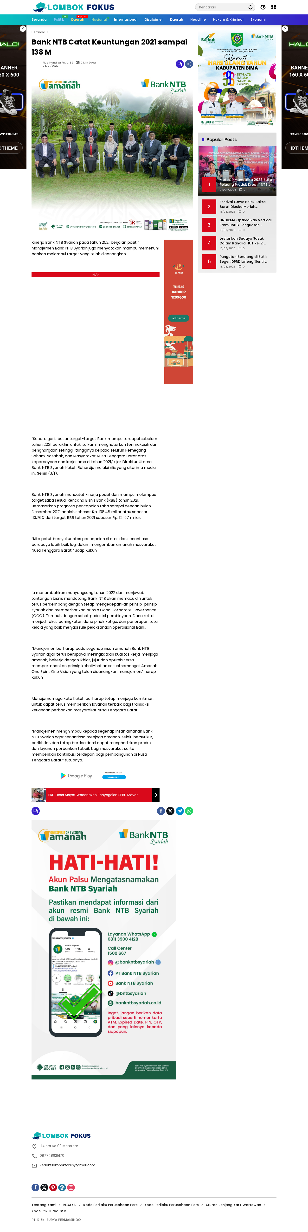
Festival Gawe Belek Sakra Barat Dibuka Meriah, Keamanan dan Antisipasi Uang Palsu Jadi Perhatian (243, 204)
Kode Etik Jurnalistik (49, 1211)
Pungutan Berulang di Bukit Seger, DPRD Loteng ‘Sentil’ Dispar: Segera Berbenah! (243, 259)
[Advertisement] (154, 1105)
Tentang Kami (44, 1204)
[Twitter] (170, 811)
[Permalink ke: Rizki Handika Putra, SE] (37, 64)
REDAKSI (70, 1204)
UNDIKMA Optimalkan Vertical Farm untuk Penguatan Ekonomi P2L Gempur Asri (246, 222)
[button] (250, 7)
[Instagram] (71, 1187)
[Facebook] (161, 811)
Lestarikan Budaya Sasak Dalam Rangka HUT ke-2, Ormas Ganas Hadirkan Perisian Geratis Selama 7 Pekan (242, 241)
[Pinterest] (53, 1187)
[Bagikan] (189, 64)
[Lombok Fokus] (74, 7)
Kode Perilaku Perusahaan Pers (110, 1204)
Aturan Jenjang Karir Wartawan (233, 1204)
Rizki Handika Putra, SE (58, 62)
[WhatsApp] (189, 811)
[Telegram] (180, 811)
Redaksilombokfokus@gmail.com (67, 1165)
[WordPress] (62, 1187)
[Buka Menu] (273, 7)
